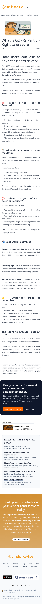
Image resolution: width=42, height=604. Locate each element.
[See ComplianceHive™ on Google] (25, 585)
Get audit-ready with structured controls (20, 471)
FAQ (23, 564)
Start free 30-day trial (13, 409)
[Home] (13, 7)
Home (2, 15)
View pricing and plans (13, 479)
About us (34, 567)
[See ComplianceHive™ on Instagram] (13, 585)
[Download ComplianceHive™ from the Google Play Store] (7, 577)
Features (6, 564)
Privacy (15, 567)
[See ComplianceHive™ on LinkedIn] (21, 585)
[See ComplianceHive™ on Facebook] (17, 585)
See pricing (30, 409)
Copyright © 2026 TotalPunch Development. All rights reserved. (20, 591)
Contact (24, 567)
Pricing (15, 564)
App (37, 564)
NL (27, 7)
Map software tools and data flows (18, 463)
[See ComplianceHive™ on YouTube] (29, 585)
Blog (7, 15)
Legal (7, 567)
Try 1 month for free (21, 539)
